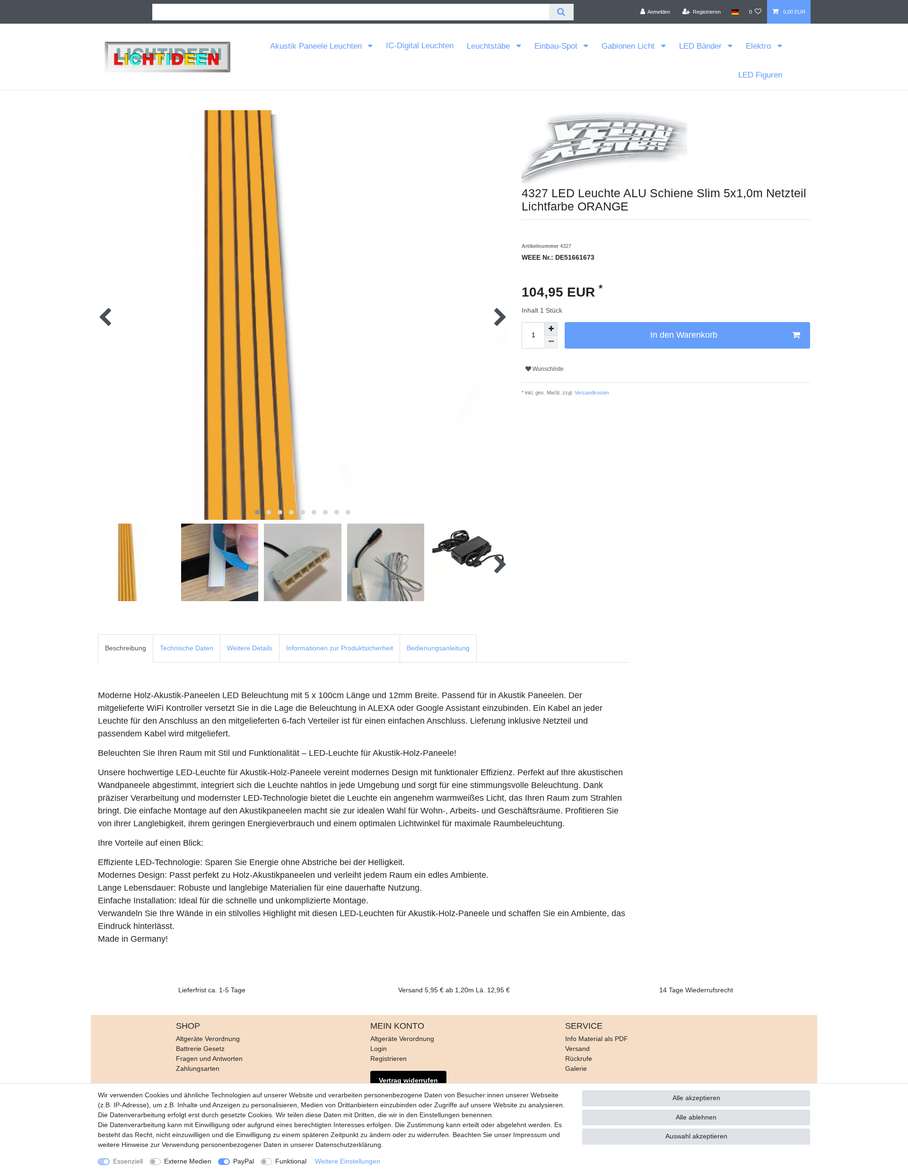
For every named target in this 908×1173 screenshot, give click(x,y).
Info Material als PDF (596, 1038)
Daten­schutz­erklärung (348, 1144)
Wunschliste (547, 369)
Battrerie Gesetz (200, 1048)
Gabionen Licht (629, 46)
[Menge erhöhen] (551, 328)
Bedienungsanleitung (438, 648)
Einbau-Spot (557, 46)
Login (378, 1048)
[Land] (734, 12)
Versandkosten (591, 392)
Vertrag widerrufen (408, 1080)
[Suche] (561, 12)
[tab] (125, 648)
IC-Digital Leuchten (420, 45)
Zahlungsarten (197, 1068)
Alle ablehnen (696, 1117)
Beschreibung (125, 648)
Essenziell (128, 1161)
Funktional (290, 1161)
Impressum (530, 1134)
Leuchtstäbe (489, 46)
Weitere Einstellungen (347, 1161)
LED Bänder (701, 46)
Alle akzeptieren (696, 1098)
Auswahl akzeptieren (696, 1136)
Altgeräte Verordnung (208, 1038)
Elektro (759, 46)
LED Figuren (760, 74)
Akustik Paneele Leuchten (317, 46)
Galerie (576, 1068)
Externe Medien (187, 1161)
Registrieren (388, 1058)
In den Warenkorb (683, 335)
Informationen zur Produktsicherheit (339, 648)
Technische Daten (186, 648)
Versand (577, 1048)
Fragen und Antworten (209, 1058)
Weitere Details (249, 648)
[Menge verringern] (551, 342)
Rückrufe (578, 1058)
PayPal (243, 1161)
